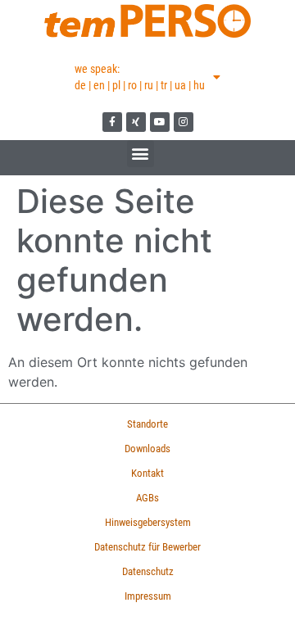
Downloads (147, 448)
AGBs (147, 498)
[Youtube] (160, 122)
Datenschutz (148, 571)
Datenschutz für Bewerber (147, 547)
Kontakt (147, 473)
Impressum (148, 596)
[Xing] (136, 122)
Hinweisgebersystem (148, 522)
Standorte (147, 424)
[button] (140, 153)
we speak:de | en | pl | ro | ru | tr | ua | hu (140, 77)
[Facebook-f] (112, 122)
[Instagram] (183, 122)
